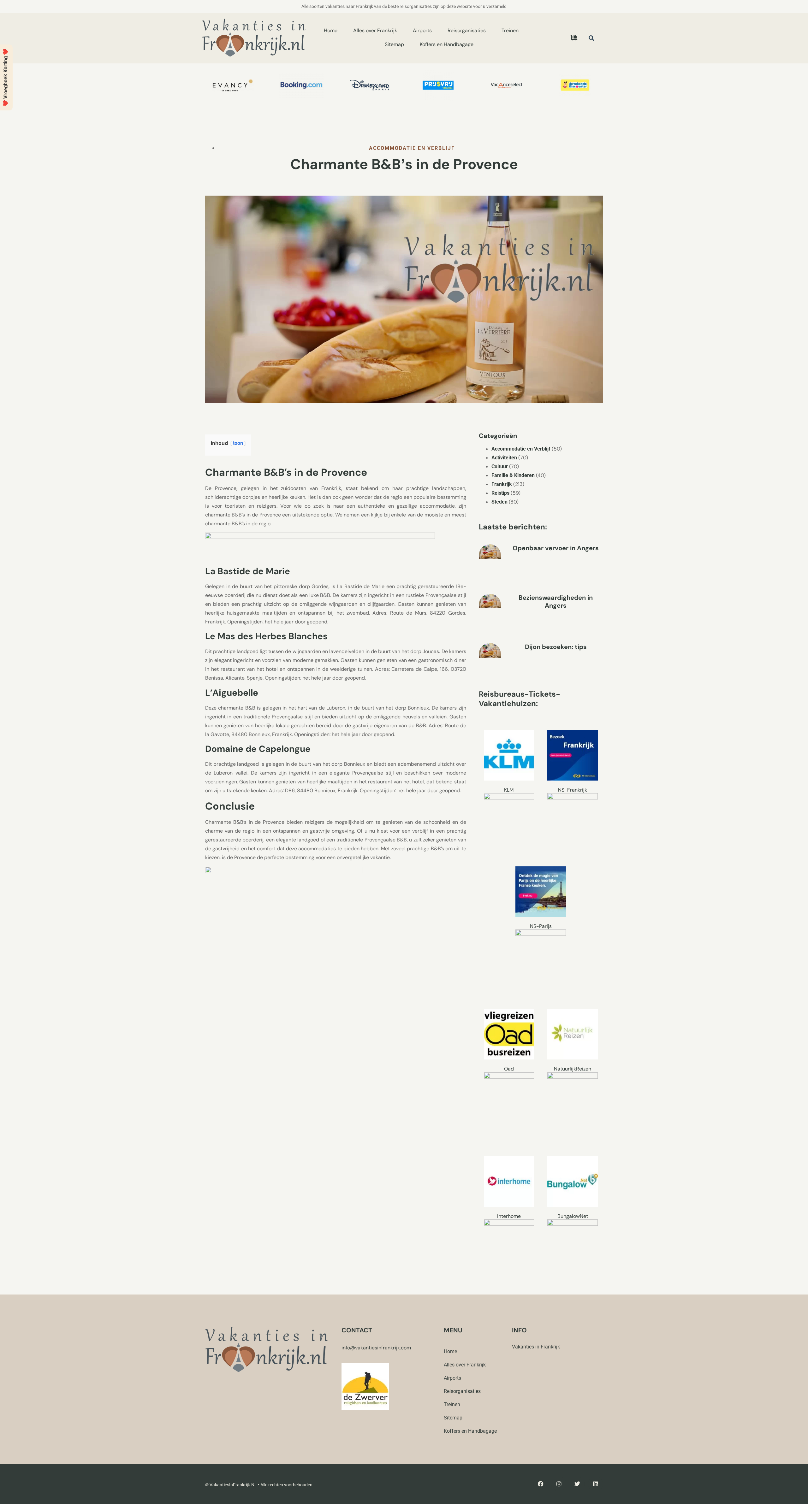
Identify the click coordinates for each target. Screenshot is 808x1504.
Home (330, 30)
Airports (422, 30)
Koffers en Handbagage (446, 44)
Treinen (510, 30)
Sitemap (394, 44)
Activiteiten (504, 458)
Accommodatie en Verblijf (412, 148)
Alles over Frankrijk (375, 30)
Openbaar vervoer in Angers (556, 548)
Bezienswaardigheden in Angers (556, 601)
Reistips (500, 493)
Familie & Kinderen (513, 475)
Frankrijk (501, 484)
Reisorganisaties (467, 30)
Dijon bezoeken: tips (556, 647)
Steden (499, 502)
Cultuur (499, 466)
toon (238, 443)
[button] (591, 38)
